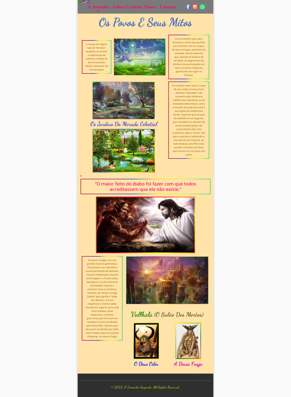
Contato (168, 6)
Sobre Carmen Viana (134, 6)
